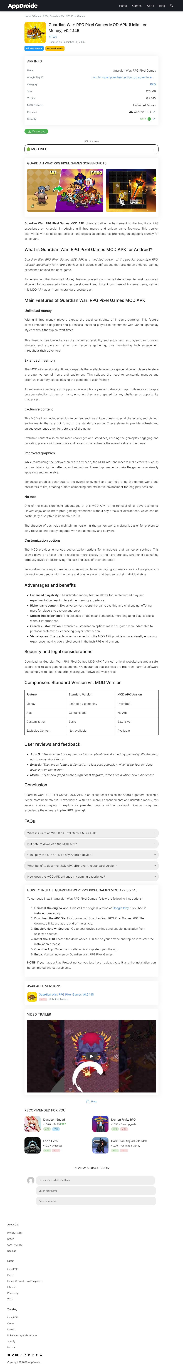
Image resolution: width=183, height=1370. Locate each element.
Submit (147, 1210)
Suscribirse (36, 48)
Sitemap (11, 1250)
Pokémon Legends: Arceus (22, 1335)
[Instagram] (32, 1355)
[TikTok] (24, 1355)
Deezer (11, 1329)
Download (36, 131)
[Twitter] (12, 1355)
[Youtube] (16, 1355)
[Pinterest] (28, 1355)
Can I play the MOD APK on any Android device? (60, 854)
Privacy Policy (14, 1233)
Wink (10, 1299)
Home (123, 6)
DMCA (10, 1238)
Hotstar (11, 1347)
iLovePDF (12, 1269)
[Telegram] (20, 1355)
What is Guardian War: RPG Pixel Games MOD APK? (62, 833)
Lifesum (11, 1287)
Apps (150, 6)
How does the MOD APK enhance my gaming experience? (66, 876)
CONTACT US (14, 1245)
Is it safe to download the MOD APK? (52, 844)
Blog (162, 6)
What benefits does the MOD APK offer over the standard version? (72, 865)
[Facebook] (8, 1355)
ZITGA (53, 36)
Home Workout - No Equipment (24, 1281)
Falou (10, 1275)
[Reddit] (40, 1355)
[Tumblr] (36, 1355)
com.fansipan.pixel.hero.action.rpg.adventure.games (126, 77)
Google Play (121, 908)
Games (137, 6)
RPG (45, 16)
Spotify (11, 1341)
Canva (10, 1323)
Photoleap (13, 1293)
